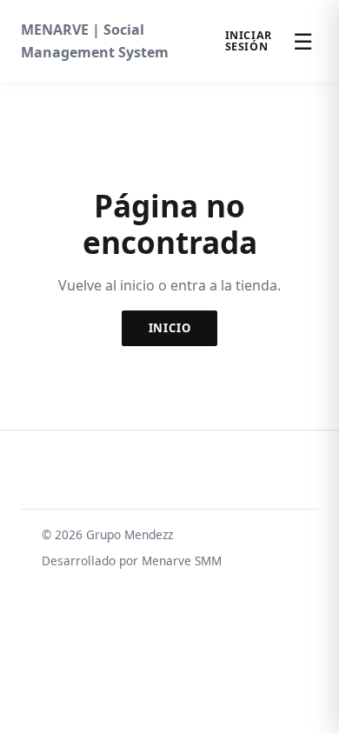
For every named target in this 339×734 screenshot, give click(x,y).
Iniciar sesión (248, 41)
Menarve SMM (182, 560)
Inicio (170, 328)
